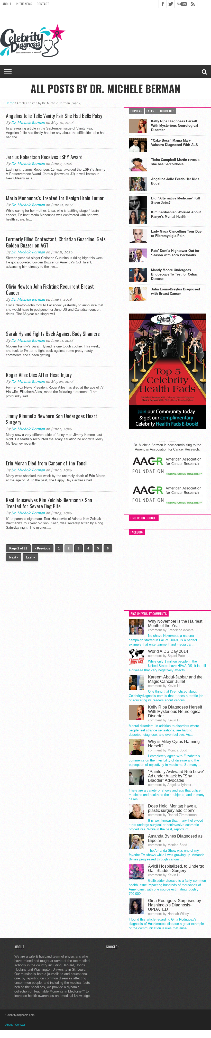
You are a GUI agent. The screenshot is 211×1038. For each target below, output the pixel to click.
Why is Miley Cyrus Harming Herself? (174, 743)
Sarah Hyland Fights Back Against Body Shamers (53, 333)
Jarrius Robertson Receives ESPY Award (44, 157)
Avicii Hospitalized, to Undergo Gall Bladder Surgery (176, 868)
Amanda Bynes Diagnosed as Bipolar (175, 838)
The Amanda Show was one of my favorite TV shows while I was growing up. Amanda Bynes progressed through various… (166, 855)
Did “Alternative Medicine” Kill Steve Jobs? (175, 200)
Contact (43, 4)
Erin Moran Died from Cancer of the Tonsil (46, 463)
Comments (167, 111)
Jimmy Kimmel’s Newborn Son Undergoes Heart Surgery (51, 419)
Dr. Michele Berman (28, 122)
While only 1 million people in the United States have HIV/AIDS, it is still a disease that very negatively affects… (167, 665)
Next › (13, 557)
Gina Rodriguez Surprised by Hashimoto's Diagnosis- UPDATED (174, 905)
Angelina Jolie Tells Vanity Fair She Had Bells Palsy (54, 116)
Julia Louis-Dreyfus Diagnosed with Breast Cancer (175, 291)
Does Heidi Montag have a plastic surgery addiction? (172, 808)
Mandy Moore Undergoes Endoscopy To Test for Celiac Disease (174, 274)
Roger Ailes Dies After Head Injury (39, 375)
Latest (151, 111)
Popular (136, 111)
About (7, 4)
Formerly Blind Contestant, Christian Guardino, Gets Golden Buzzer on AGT (56, 242)
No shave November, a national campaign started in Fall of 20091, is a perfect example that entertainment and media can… (163, 640)
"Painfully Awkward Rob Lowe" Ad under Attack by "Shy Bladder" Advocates (176, 776)
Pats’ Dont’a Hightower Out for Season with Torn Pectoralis (175, 253)
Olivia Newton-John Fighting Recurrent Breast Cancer (50, 289)
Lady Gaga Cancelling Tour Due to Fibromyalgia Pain (176, 233)
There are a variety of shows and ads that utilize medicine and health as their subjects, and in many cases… (167, 794)
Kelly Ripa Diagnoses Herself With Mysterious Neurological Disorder (174, 125)
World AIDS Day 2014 (168, 651)
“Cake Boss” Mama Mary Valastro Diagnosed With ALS (174, 143)
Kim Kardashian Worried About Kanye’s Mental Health (176, 214)
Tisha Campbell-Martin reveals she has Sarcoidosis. (175, 162)
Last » (30, 557)
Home (10, 103)
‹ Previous (42, 548)
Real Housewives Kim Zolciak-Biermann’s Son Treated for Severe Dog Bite (49, 503)
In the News (24, 4)
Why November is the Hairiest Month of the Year (175, 623)
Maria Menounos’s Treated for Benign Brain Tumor (55, 198)
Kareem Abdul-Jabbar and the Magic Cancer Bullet (175, 679)
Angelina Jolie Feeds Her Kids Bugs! (175, 181)
